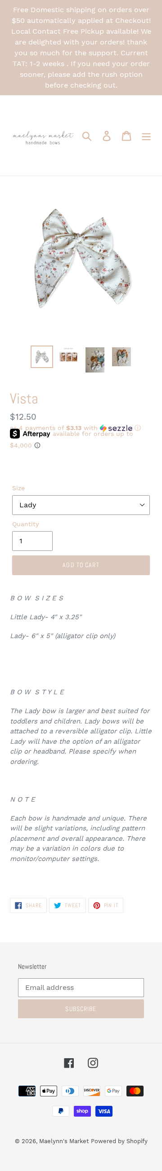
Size (18, 488)
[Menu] (146, 135)
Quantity (25, 524)
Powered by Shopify (119, 1141)
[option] (41, 356)
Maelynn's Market (64, 1141)
